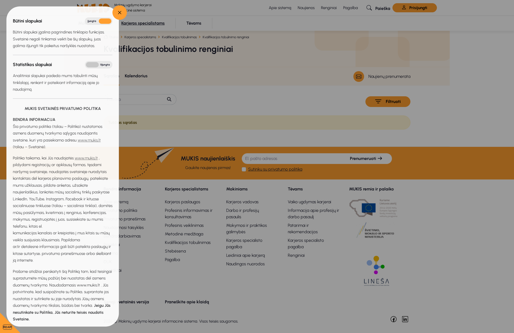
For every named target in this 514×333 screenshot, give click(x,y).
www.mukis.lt (89, 140)
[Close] (119, 12)
